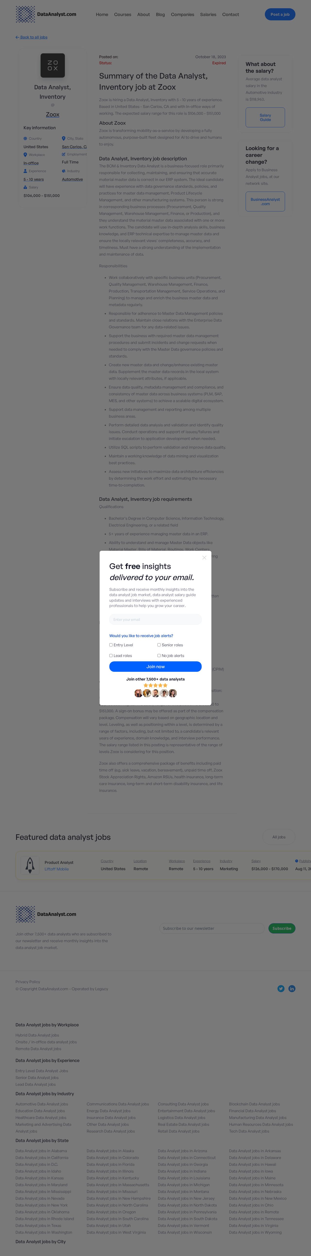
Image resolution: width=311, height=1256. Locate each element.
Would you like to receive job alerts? (141, 635)
